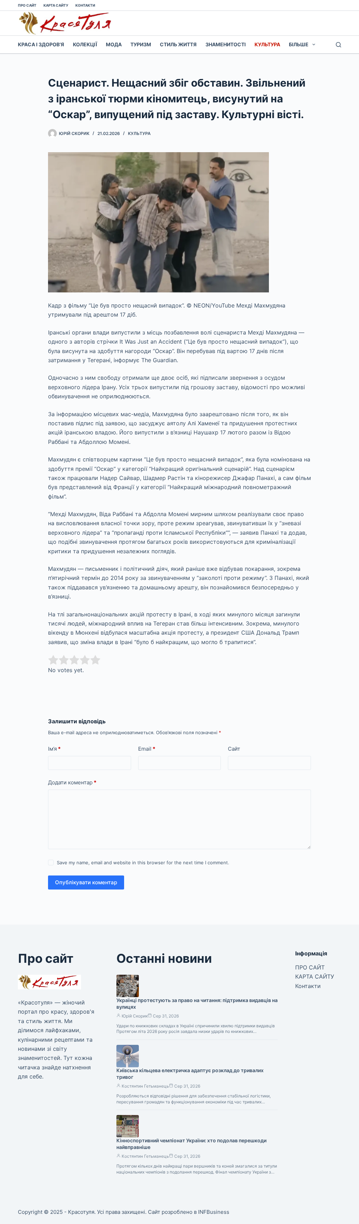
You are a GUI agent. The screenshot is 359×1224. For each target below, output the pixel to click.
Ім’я (54, 748)
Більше (299, 44)
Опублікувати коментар (86, 882)
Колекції (85, 44)
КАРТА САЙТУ (55, 5)
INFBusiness (213, 1212)
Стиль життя (178, 44)
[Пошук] (338, 44)
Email (146, 748)
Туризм (140, 44)
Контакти (85, 5)
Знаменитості (225, 44)
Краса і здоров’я (41, 44)
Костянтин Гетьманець (145, 1086)
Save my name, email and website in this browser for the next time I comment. (143, 862)
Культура (267, 44)
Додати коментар (72, 782)
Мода (114, 44)
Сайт (234, 748)
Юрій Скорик (135, 1016)
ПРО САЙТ (27, 5)
